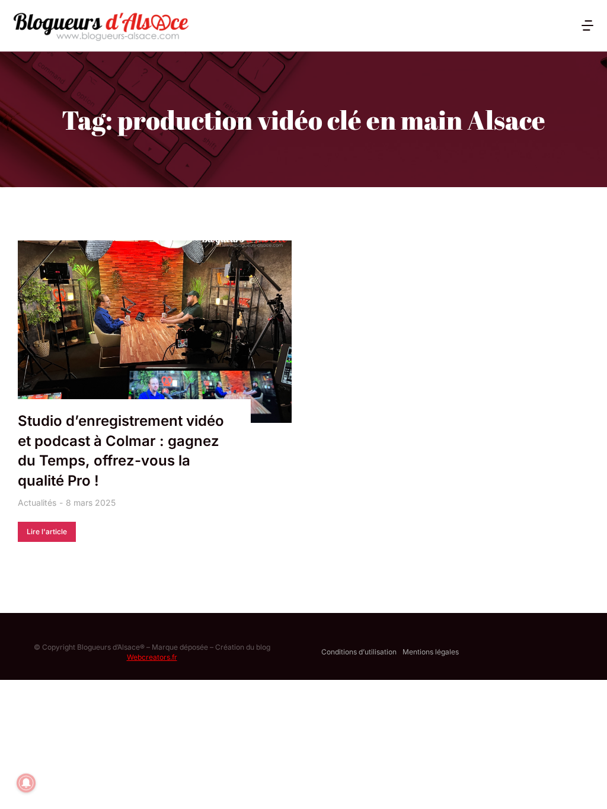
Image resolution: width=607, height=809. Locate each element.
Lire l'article (47, 531)
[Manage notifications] (26, 782)
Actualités (37, 502)
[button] (587, 25)
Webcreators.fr (152, 657)
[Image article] (155, 331)
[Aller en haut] (582, 784)
